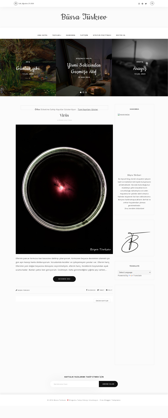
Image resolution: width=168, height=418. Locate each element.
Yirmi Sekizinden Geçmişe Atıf (84, 68)
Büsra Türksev (84, 17)
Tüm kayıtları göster (88, 109)
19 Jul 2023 (139, 74)
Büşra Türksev (23, 290)
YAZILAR (56, 35)
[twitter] (146, 3)
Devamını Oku (64, 279)
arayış (140, 62)
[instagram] (139, 3)
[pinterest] (142, 3)
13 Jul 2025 (28, 74)
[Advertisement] (134, 325)
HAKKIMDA (70, 35)
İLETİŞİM (84, 35)
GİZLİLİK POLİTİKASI (102, 35)
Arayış (140, 68)
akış (28, 62)
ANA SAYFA (42, 35)
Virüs (64, 115)
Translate (137, 275)
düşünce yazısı (84, 58)
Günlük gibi (28, 68)
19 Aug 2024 (84, 77)
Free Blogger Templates (110, 400)
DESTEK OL (120, 35)
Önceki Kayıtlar (102, 301)
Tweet (101, 290)
